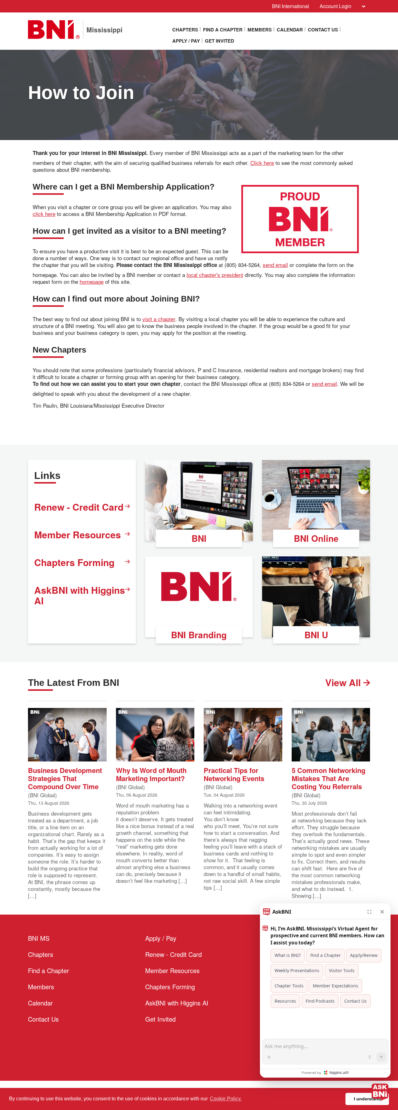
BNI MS (38, 938)
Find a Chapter (223, 29)
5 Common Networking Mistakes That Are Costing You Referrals (328, 777)
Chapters (185, 29)
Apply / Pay (186, 40)
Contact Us (323, 29)
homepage (92, 281)
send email (275, 264)
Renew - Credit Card (78, 506)
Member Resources (77, 534)
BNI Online (316, 538)
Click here (262, 162)
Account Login (335, 6)
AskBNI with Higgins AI (79, 595)
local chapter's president (215, 274)
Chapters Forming (74, 562)
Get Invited (219, 40)
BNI (199, 538)
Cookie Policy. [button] (226, 1098)
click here (44, 213)
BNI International (290, 6)
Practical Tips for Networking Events (234, 773)
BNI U (316, 634)
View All (344, 682)
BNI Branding (199, 634)
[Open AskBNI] (380, 1092)
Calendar (290, 29)
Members (260, 29)
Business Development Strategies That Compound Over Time (65, 777)
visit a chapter (158, 319)
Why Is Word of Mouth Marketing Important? (151, 773)
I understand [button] (367, 1098)
